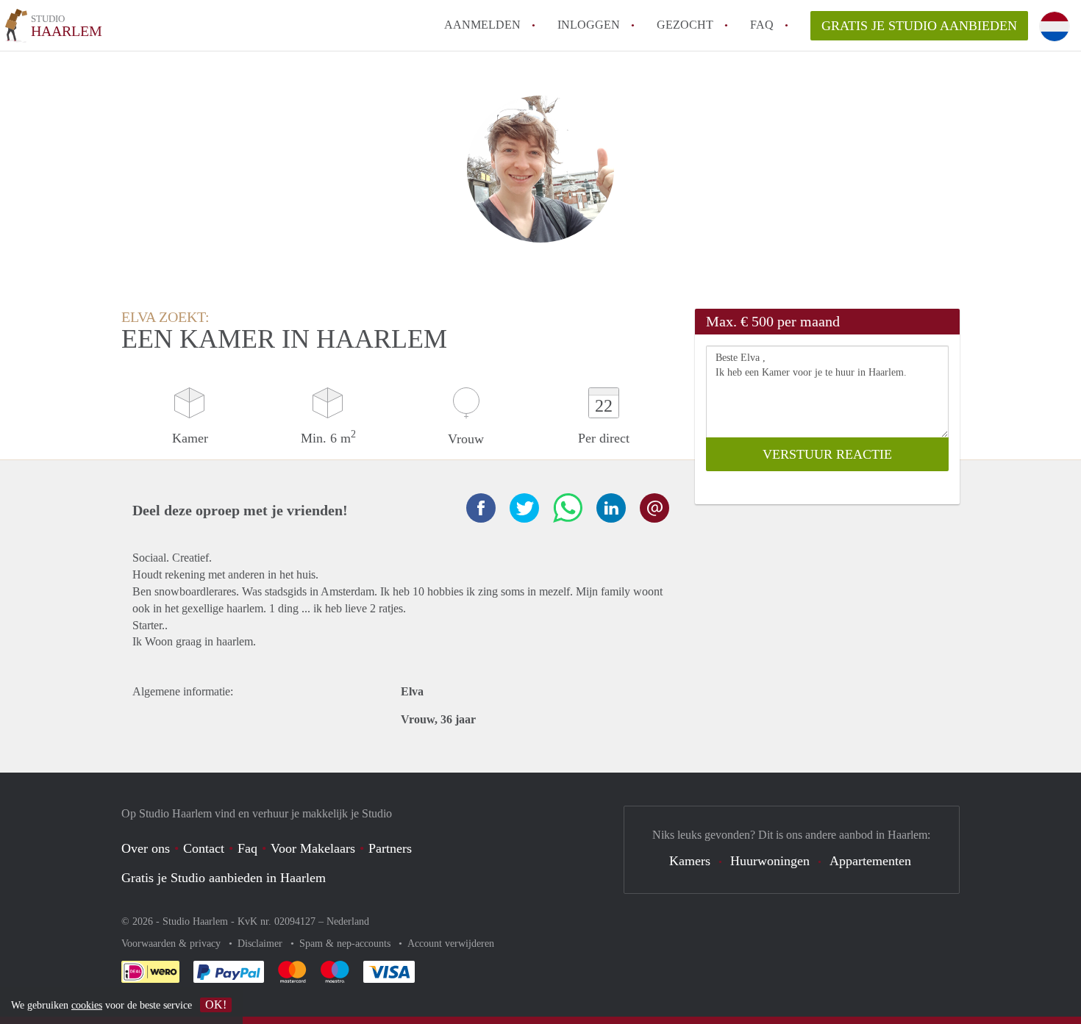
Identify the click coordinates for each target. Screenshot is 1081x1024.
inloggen (588, 24)
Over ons (145, 848)
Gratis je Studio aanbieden (919, 25)
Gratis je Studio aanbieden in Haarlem (223, 877)
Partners (390, 848)
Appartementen (870, 860)
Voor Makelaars (313, 848)
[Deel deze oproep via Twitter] (524, 508)
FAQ (762, 24)
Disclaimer (261, 943)
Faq (247, 848)
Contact (203, 848)
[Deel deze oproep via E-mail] (654, 508)
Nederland (348, 921)
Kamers (689, 860)
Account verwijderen (450, 943)
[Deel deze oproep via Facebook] (481, 508)
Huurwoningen (770, 860)
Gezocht (685, 24)
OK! (215, 1004)
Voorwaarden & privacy (172, 943)
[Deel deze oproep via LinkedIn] (611, 508)
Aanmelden (482, 24)
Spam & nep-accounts (346, 943)
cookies (86, 1005)
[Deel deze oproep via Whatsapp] (567, 508)
